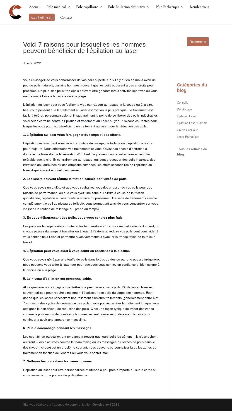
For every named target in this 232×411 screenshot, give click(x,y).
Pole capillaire (87, 7)
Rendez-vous (199, 7)
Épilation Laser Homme (192, 123)
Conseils (182, 102)
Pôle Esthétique (167, 7)
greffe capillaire (187, 130)
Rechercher (198, 41)
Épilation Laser (186, 116)
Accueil (35, 7)
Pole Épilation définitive (126, 7)
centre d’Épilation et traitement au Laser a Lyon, (86, 121)
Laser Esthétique (188, 137)
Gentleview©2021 (105, 404)
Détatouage (184, 109)
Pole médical (56, 7)
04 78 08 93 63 (41, 17)
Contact (66, 18)
